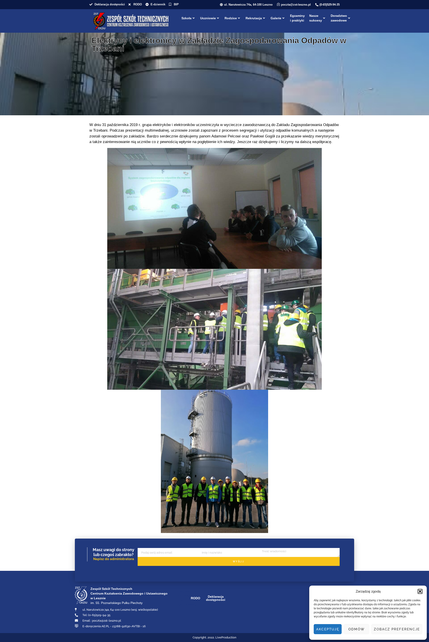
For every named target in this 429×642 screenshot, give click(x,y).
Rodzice (231, 18)
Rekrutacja (254, 18)
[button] (420, 591)
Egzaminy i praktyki (297, 18)
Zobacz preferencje (397, 629)
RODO (195, 598)
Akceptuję (327, 629)
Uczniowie (208, 18)
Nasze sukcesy (315, 18)
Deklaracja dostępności (215, 598)
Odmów (356, 629)
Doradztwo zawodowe (339, 18)
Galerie (276, 18)
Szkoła (186, 18)
